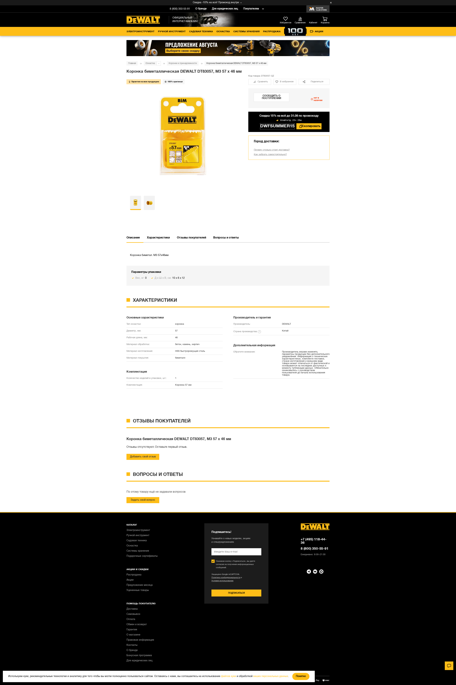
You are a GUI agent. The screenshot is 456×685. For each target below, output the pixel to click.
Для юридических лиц (225, 9)
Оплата (130, 619)
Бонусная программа (139, 655)
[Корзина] (326, 19)
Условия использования (222, 581)
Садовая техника (201, 32)
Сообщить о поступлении (271, 97)
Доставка (132, 609)
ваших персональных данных (270, 676)
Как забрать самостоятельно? (270, 155)
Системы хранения (246, 32)
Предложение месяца (139, 585)
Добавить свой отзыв (143, 457)
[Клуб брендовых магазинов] (318, 8)
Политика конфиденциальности (225, 577)
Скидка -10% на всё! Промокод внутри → (207, 2)
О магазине (133, 635)
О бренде (201, 9)
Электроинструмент (140, 32)
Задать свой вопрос (143, 500)
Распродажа (272, 32)
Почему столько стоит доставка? (272, 150)
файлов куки (228, 676)
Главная (132, 63)
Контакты (132, 645)
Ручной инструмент (172, 32)
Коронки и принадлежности (183, 63)
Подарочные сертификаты (142, 556)
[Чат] (449, 665)
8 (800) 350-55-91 (180, 9)
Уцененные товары (137, 590)
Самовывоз (133, 614)
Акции (319, 32)
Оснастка (223, 32)
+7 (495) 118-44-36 (314, 541)
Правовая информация (140, 640)
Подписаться (236, 593)
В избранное (287, 82)
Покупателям (251, 9)
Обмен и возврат (136, 624)
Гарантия (131, 630)
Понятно (301, 676)
